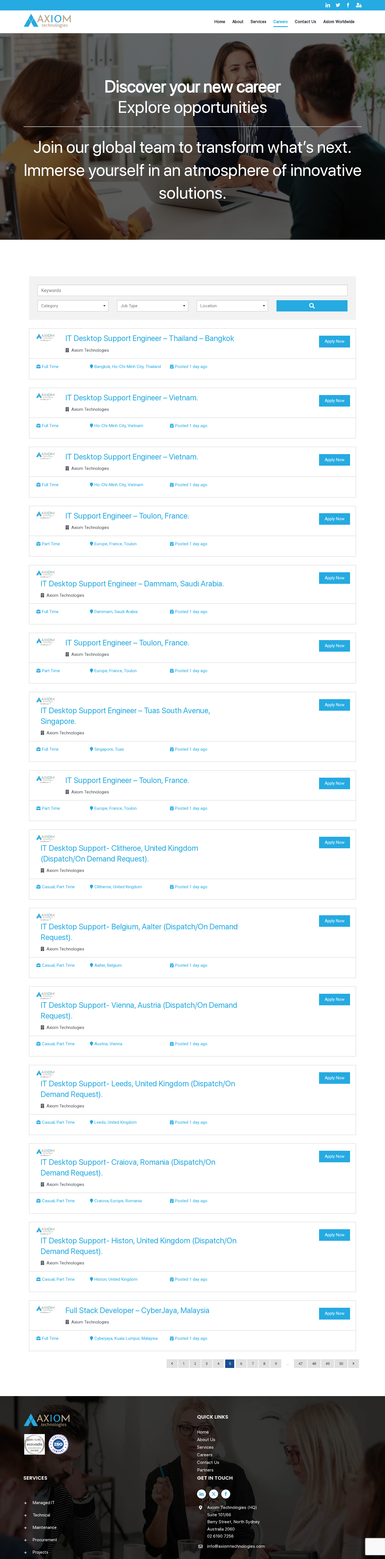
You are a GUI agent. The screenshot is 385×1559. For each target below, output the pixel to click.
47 (300, 1363)
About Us (206, 1439)
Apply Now (334, 341)
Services (205, 1447)
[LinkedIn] (201, 1494)
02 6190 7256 (220, 1536)
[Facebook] (225, 1494)
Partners (205, 1470)
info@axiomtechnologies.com (236, 1546)
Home (203, 1432)
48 (314, 1363)
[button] (105, 1503)
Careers (205, 1454)
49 (327, 1363)
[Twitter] (213, 1494)
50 (341, 1363)
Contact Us (208, 1462)
